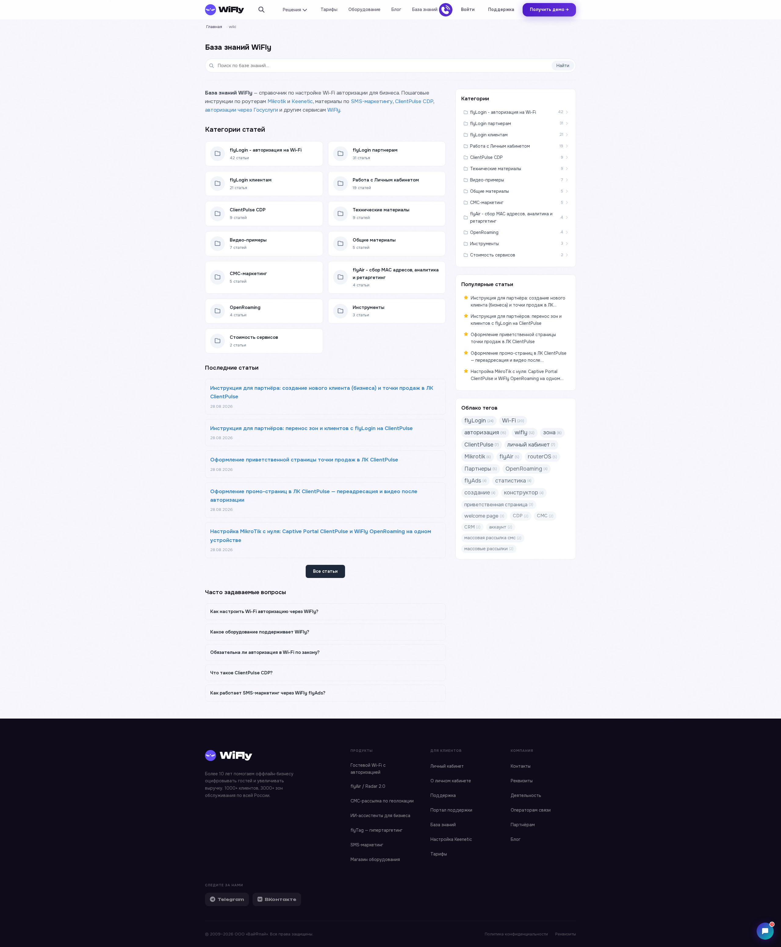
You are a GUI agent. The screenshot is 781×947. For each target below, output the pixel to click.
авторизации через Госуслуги (241, 110)
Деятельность (526, 795)
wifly (524, 432)
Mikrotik (277, 101)
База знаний (424, 9)
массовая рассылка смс (492, 538)
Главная (214, 26)
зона (552, 432)
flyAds (475, 480)
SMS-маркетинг (367, 845)
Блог (396, 9)
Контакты (521, 766)
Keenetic (302, 101)
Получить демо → (549, 9)
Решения (292, 10)
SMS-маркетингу (372, 101)
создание (479, 492)
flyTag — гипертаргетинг (376, 830)
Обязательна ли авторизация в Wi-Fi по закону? (265, 652)
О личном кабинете (450, 781)
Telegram (231, 899)
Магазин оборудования (375, 859)
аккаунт (500, 527)
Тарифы (329, 9)
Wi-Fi (513, 420)
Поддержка (501, 9)
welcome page (484, 516)
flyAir (509, 456)
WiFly (333, 110)
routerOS (542, 456)
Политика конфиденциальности (516, 934)
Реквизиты (522, 781)
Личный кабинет (447, 766)
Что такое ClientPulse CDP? (241, 673)
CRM (472, 527)
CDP (520, 516)
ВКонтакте (280, 899)
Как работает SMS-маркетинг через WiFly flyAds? (268, 693)
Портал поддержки (451, 810)
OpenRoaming (527, 468)
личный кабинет (531, 444)
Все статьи (325, 571)
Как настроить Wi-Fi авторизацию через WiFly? (264, 611)
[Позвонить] (445, 9)
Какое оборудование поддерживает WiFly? (259, 632)
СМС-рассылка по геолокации (382, 801)
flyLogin (479, 420)
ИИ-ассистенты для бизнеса (380, 815)
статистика (513, 480)
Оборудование (364, 9)
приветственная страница (498, 504)
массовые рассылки (488, 549)
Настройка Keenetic (451, 839)
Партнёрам (523, 824)
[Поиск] (261, 9)
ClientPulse (481, 444)
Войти (468, 9)
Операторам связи (531, 810)
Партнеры (480, 468)
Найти (562, 65)
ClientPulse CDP (414, 101)
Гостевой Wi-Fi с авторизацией (368, 768)
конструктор (524, 492)
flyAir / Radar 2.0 (368, 786)
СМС (545, 516)
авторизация (485, 432)
